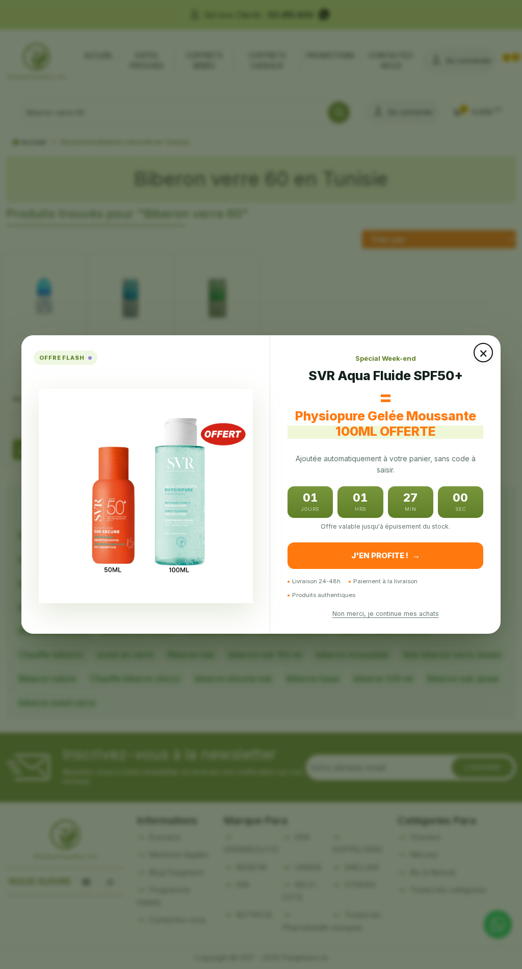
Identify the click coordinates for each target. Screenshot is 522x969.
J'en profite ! (385, 555)
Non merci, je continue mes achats (385, 613)
